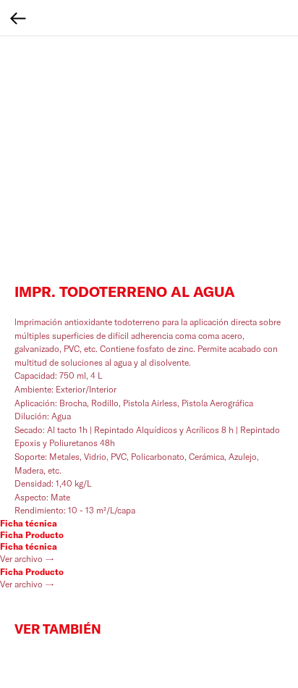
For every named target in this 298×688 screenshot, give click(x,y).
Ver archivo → (27, 558)
